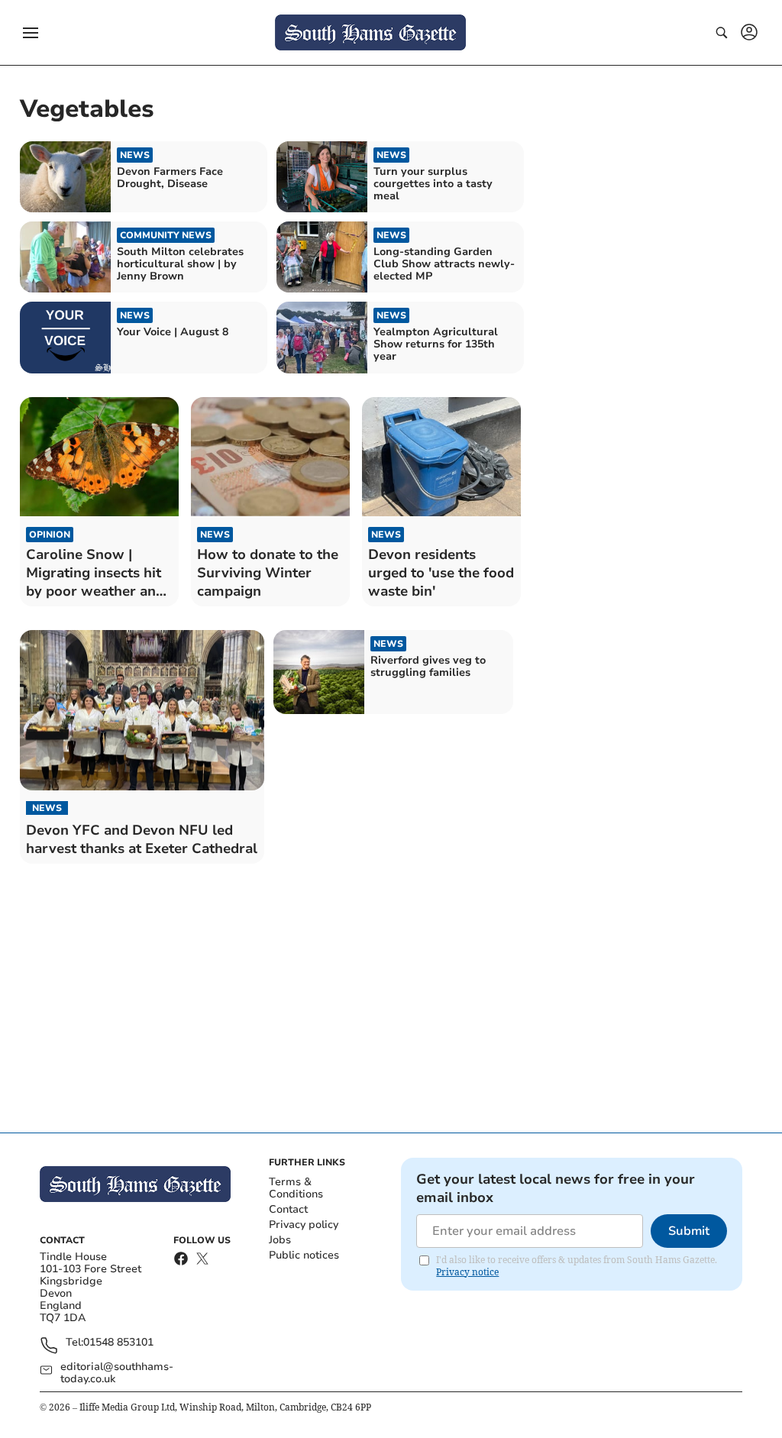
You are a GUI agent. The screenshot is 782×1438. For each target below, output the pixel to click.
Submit (688, 1231)
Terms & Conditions (296, 1188)
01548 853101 (118, 1342)
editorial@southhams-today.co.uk (116, 1373)
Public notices (304, 1255)
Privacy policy (303, 1224)
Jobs (280, 1240)
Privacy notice (467, 1272)
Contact (288, 1209)
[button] (30, 33)
